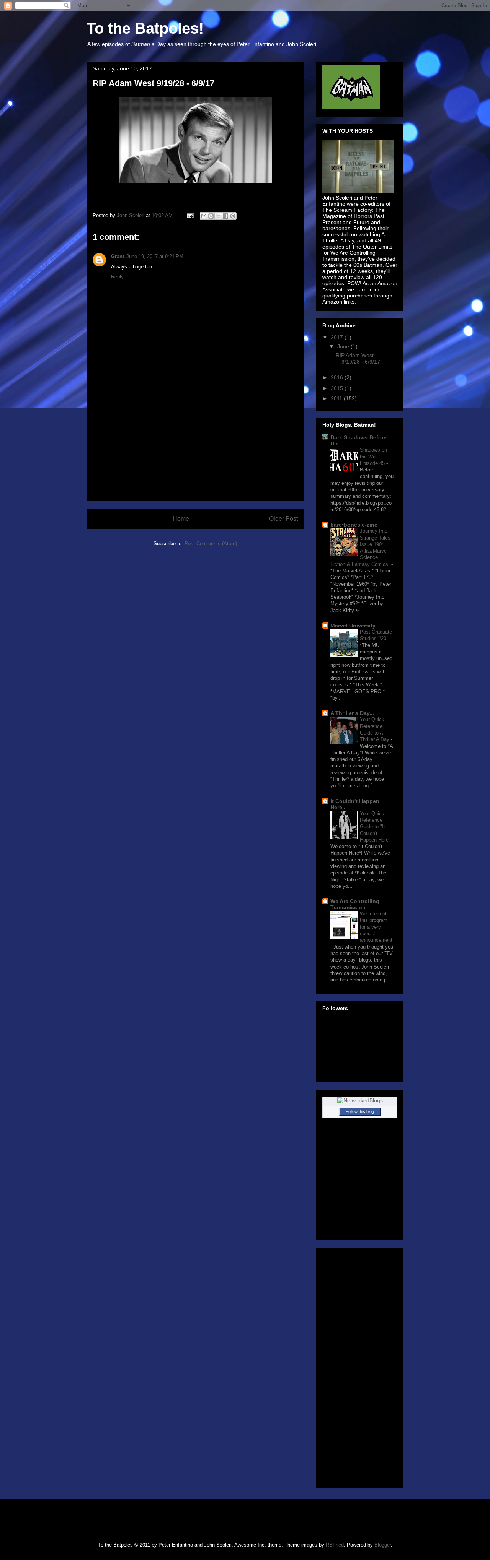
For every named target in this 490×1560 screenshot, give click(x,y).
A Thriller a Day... (352, 713)
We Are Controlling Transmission (354, 904)
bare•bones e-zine (353, 525)
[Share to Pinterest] (233, 216)
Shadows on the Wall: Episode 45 (373, 456)
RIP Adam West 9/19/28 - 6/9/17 (358, 358)
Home (181, 518)
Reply (117, 277)
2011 (337, 398)
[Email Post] (189, 215)
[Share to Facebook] (225, 216)
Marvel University (353, 625)
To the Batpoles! (145, 28)
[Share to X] (218, 216)
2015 (338, 388)
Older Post (283, 518)
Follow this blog (360, 1111)
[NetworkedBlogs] (360, 1100)
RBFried (335, 1545)
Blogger (382, 1545)
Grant (117, 256)
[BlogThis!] (211, 216)
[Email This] (203, 216)
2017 (338, 337)
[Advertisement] (195, 447)
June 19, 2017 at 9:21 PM (154, 256)
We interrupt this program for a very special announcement (376, 927)
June (344, 346)
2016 (338, 377)
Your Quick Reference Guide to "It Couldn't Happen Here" (376, 827)
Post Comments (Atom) (211, 543)
